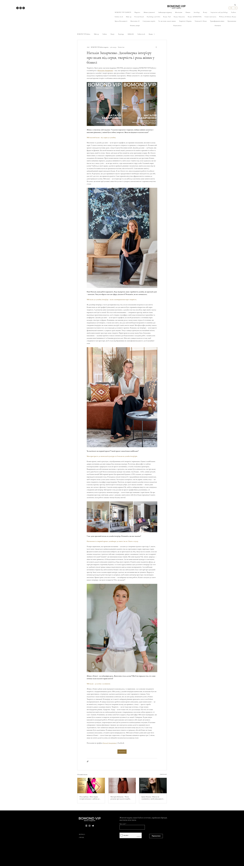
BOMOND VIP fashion (83, 34)
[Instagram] (20, 8)
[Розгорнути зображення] (104, 104)
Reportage (121, 34)
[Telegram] (17, 8)
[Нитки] (23, 8)
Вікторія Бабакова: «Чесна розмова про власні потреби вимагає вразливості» (120, 798)
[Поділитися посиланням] (88, 761)
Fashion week (141, 34)
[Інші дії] (156, 47)
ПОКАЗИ (131, 34)
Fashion (105, 34)
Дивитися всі (163, 774)
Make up (96, 34)
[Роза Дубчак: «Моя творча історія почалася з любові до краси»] (91, 785)
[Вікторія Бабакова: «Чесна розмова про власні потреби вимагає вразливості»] (122, 785)
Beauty (112, 34)
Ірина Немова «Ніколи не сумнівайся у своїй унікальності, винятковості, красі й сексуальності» (152, 798)
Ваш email (123, 824)
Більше (151, 34)
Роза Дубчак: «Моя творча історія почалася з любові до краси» (89, 798)
